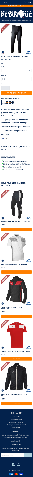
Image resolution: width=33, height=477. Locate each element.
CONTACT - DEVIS (16, 427)
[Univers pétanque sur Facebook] (13, 465)
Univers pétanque (18, 470)
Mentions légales (16, 419)
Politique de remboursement (16, 425)
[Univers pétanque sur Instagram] (18, 465)
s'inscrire (28, 455)
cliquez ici (16, 441)
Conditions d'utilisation (16, 422)
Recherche (16, 417)
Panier (29, 2)
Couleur (4, 75)
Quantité (4, 84)
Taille (3, 67)
